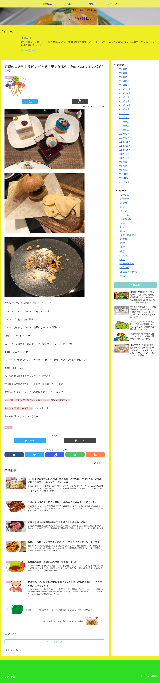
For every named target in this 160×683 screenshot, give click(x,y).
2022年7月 (124, 162)
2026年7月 (124, 73)
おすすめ (124, 199)
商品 (122, 231)
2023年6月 (124, 117)
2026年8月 (124, 69)
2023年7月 (124, 113)
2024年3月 (124, 101)
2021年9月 (124, 182)
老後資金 (124, 255)
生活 (122, 251)
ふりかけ (26, 38)
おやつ (123, 203)
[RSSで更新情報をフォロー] (36, 50)
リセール (124, 215)
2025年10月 (125, 93)
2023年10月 (125, 105)
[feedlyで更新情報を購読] (33, 50)
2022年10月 (125, 150)
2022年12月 (125, 142)
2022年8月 (124, 158)
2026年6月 (124, 77)
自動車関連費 (127, 263)
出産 (122, 227)
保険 (122, 223)
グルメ (9, 427)
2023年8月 (124, 109)
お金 (122, 207)
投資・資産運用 (128, 235)
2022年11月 (124, 146)
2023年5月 (124, 121)
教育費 (123, 239)
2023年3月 (124, 129)
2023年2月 (124, 134)
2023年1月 (124, 138)
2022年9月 (124, 154)
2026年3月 (124, 81)
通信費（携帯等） (129, 271)
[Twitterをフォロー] (26, 50)
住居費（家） (127, 219)
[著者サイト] (22, 50)
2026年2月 (124, 85)
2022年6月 (124, 166)
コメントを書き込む (55, 642)
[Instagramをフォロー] (29, 50)
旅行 (122, 247)
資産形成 (124, 267)
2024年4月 (124, 97)
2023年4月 (124, 125)
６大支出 (124, 195)
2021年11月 (124, 174)
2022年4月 (124, 170)
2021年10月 (125, 178)
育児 (122, 259)
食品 (122, 275)
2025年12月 (125, 89)
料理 (122, 243)
